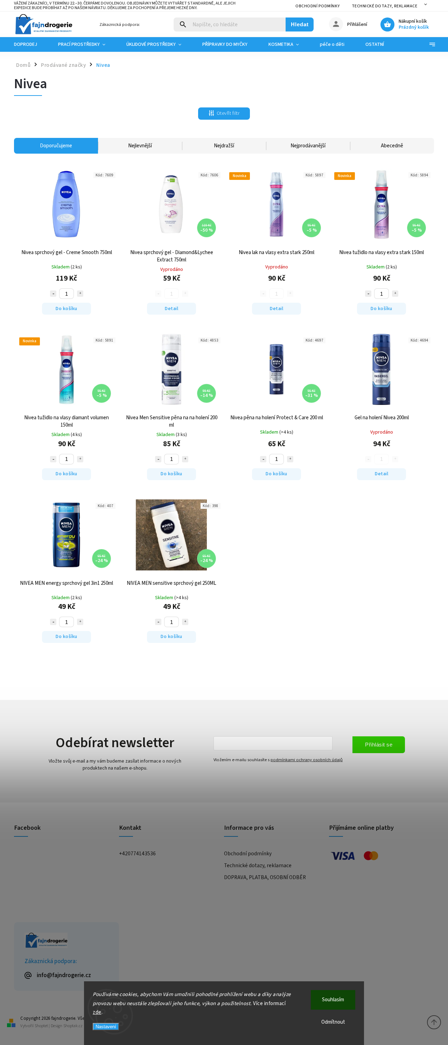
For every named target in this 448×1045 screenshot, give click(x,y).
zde (97, 1012)
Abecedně (392, 145)
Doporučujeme (56, 145)
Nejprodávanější (308, 145)
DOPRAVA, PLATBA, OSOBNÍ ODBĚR (265, 877)
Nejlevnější (140, 145)
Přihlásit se (378, 745)
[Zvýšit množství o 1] (80, 293)
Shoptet (41, 1026)
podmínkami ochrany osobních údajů (307, 760)
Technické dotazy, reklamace (385, 6)
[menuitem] (31, 44)
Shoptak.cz (73, 1026)
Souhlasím (333, 999)
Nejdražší (224, 145)
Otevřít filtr (228, 113)
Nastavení (106, 1026)
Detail (171, 308)
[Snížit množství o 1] (53, 293)
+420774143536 (137, 853)
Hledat (300, 24)
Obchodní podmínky (317, 6)
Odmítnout (333, 1022)
